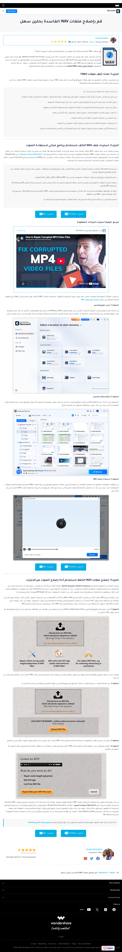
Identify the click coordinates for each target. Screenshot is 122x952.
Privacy (74, 944)
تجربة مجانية (12, 11)
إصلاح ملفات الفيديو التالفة (39, 823)
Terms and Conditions (84, 944)
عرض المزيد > (21, 230)
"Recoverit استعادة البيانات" (31, 155)
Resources (103, 873)
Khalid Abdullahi (101, 38)
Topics (91, 42)
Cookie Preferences (64, 944)
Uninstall (33, 944)
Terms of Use (52, 944)
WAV (57, 57)
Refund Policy (42, 944)
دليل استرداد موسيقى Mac (92, 300)
